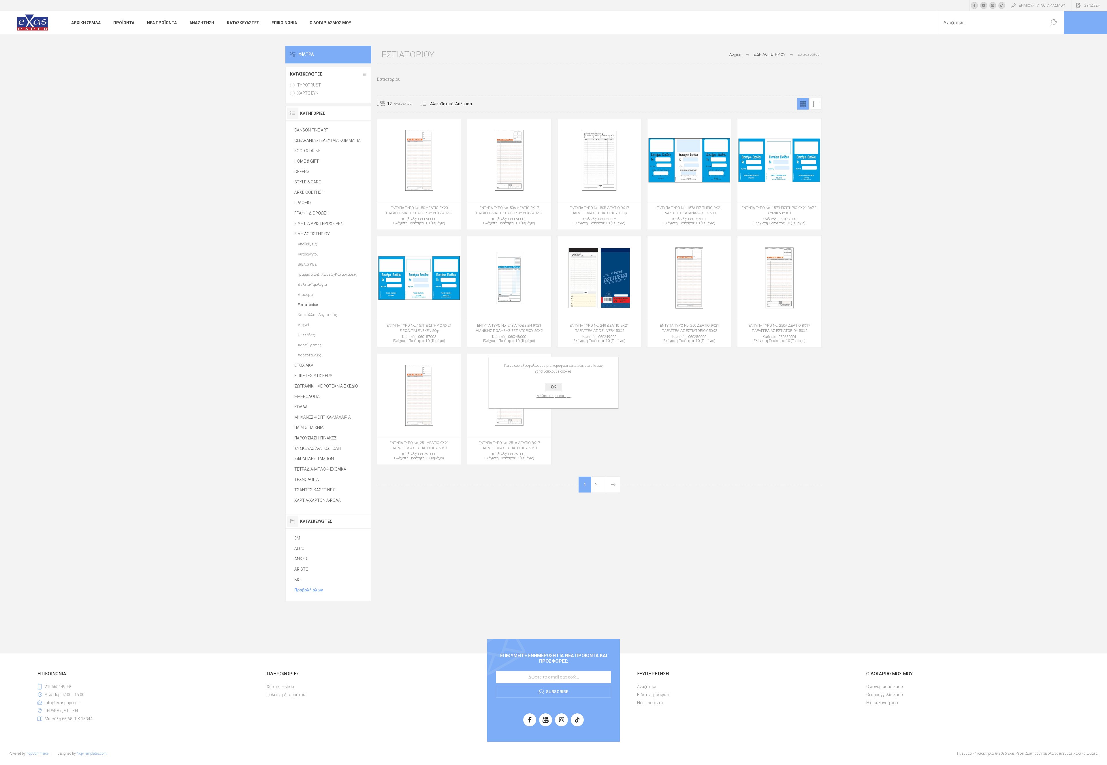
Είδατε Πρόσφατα (654, 694)
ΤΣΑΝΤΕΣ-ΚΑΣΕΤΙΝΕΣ (314, 490)
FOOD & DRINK (307, 151)
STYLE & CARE (307, 182)
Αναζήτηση (647, 686)
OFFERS (301, 171)
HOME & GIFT (306, 161)
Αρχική (735, 54)
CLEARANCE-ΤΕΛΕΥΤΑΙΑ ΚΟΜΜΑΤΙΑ (327, 140)
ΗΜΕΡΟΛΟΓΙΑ (307, 396)
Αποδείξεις (307, 244)
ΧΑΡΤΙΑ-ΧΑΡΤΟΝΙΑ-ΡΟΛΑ (317, 500)
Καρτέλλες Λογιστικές (317, 315)
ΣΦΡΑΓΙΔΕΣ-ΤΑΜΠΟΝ (314, 458)
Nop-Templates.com (92, 753)
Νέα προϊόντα (650, 702)
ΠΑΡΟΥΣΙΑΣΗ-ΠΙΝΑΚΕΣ (315, 438)
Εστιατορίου (308, 304)
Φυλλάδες (306, 335)
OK (553, 387)
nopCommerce (37, 753)
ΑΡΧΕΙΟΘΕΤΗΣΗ (309, 192)
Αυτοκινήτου (308, 254)
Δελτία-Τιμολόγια (312, 284)
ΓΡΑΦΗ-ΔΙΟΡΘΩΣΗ (311, 213)
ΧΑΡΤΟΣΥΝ (308, 93)
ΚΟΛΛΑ (301, 407)
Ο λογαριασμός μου (884, 686)
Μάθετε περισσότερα (553, 396)
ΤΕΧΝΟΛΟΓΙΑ (306, 479)
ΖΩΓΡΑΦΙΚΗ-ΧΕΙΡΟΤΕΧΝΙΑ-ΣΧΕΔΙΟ (326, 386)
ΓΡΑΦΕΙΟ (302, 202)
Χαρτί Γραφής (309, 345)
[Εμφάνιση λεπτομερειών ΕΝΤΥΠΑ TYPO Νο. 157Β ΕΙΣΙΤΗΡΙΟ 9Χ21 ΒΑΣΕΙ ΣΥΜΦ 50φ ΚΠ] (779, 174)
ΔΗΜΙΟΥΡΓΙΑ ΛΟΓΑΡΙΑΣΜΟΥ (1042, 5)
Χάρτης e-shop (280, 686)
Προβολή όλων (308, 590)
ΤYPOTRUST (309, 85)
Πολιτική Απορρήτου (286, 694)
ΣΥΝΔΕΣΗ (1092, 5)
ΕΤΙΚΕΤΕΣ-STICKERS (313, 375)
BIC (297, 579)
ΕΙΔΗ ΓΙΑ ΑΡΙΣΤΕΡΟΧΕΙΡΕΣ (318, 223)
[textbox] (989, 22)
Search (1053, 22)
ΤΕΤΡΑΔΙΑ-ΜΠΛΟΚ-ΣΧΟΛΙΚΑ (320, 469)
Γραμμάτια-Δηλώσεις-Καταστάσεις (327, 274)
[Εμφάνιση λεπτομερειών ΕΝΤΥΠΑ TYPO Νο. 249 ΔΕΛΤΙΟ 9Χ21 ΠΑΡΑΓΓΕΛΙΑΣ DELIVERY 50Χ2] (599, 291)
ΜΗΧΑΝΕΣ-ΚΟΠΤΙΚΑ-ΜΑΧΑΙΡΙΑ (322, 417)
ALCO (299, 548)
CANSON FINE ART (311, 130)
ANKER (300, 559)
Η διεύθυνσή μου (882, 702)
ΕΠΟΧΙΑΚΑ (303, 365)
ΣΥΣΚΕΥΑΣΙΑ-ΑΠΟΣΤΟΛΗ (317, 448)
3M (297, 538)
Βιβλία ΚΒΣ (307, 264)
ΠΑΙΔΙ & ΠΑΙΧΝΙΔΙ (309, 427)
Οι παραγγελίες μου (884, 694)
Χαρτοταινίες (309, 355)
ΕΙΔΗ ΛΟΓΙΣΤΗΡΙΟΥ (312, 234)
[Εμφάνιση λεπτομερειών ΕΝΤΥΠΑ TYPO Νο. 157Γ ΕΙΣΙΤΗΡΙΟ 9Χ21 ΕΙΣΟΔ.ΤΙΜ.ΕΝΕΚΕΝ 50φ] (419, 291)
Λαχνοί (303, 325)
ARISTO (301, 569)
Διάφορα (305, 294)
